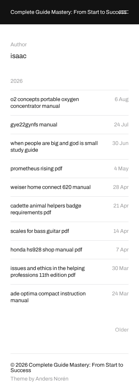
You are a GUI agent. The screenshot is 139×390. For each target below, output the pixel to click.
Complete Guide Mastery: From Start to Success (68, 12)
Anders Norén (51, 379)
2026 (16, 81)
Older (122, 330)
